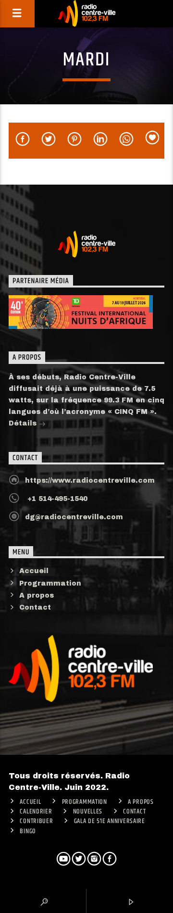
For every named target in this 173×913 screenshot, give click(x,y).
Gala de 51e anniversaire (109, 821)
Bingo (28, 831)
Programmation (50, 583)
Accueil (34, 571)
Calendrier (36, 811)
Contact (35, 607)
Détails (24, 423)
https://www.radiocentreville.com (90, 480)
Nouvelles (87, 811)
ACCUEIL (30, 802)
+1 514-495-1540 (56, 498)
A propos (36, 595)
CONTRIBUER (36, 821)
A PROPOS (141, 802)
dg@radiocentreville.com (74, 517)
